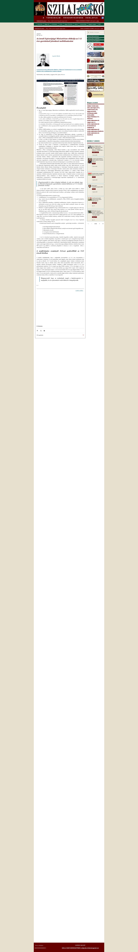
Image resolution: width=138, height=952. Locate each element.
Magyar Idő (94, 202)
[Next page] (99, 223)
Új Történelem (39, 326)
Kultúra (94, 163)
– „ (52, 21)
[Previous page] (91, 223)
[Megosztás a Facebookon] (37, 330)
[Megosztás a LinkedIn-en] (44, 330)
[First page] (88, 223)
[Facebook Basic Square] (102, 18)
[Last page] (103, 223)
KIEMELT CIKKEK (95, 152)
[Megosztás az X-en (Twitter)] (40, 330)
